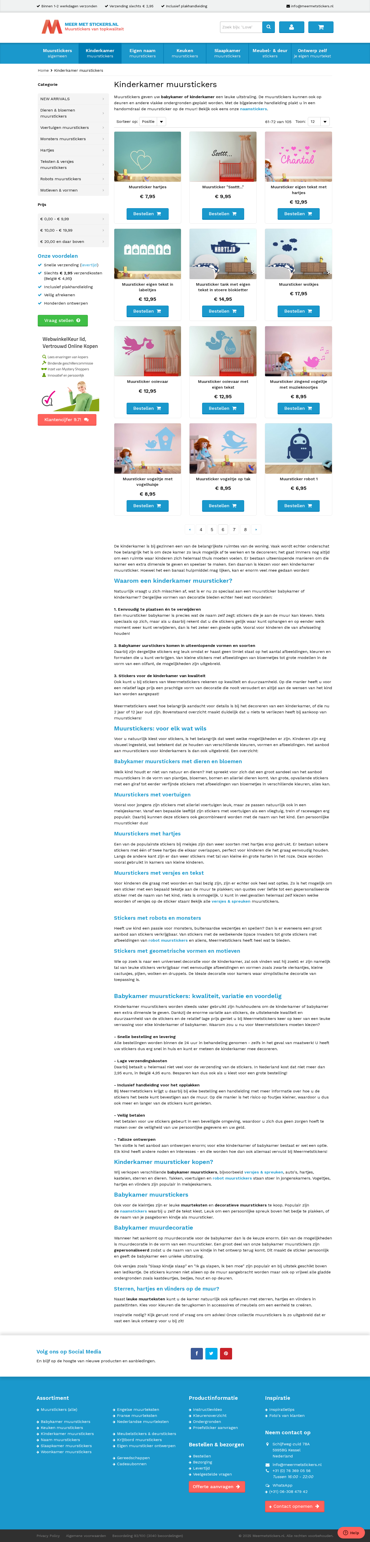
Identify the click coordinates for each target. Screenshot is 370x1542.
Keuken (185, 53)
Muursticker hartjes (147, 187)
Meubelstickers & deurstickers (146, 1434)
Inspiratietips (281, 1410)
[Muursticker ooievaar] (147, 351)
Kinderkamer (100, 53)
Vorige (190, 529)
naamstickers (253, 108)
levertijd (89, 265)
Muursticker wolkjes (298, 284)
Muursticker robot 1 (299, 478)
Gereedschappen (133, 1458)
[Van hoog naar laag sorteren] (171, 121)
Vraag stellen (59, 320)
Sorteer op (127, 121)
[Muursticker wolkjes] (298, 254)
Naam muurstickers (60, 1440)
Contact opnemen (293, 1506)
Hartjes (47, 150)
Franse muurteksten (137, 1416)
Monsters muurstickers (63, 138)
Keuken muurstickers (62, 1428)
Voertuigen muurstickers (64, 127)
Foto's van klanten (287, 1416)
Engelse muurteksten (138, 1410)
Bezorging (202, 1462)
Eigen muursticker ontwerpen (146, 1446)
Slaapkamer (227, 53)
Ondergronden (207, 1422)
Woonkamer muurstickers (66, 1452)
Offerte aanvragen (214, 1486)
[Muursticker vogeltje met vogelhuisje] (147, 448)
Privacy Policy (48, 1536)
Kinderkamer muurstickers (67, 1434)
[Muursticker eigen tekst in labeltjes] (147, 254)
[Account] (291, 26)
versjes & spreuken (231, 901)
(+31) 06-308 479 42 (288, 1492)
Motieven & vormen (59, 190)
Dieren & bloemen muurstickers (57, 113)
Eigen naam (142, 53)
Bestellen (202, 1456)
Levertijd (201, 1468)
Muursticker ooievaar (147, 381)
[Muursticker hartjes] (147, 157)
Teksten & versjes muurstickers (57, 164)
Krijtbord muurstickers (139, 1440)
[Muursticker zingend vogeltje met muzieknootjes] (298, 351)
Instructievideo (207, 1410)
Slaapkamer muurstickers (66, 1446)
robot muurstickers (168, 940)
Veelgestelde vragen (212, 1474)
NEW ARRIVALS (55, 98)
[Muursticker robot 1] (298, 448)
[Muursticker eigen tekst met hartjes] (298, 157)
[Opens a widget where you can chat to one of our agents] (351, 1533)
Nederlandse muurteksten (143, 1422)
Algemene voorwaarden (86, 1536)
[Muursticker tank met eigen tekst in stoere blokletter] (223, 254)
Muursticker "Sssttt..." (223, 187)
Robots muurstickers (60, 178)
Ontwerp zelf (312, 53)
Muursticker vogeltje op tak (223, 478)
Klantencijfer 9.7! (63, 419)
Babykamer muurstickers (65, 1422)
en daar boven (62, 241)
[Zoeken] (268, 26)
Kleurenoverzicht (210, 1416)
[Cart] (321, 26)
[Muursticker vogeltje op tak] (223, 448)
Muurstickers (57, 53)
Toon (300, 121)
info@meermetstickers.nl (312, 6)
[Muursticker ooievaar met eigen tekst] (223, 351)
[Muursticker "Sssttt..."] (223, 157)
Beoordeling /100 (147, 1536)
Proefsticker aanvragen (215, 1428)
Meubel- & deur (269, 53)
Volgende (256, 529)
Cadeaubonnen (131, 1464)
